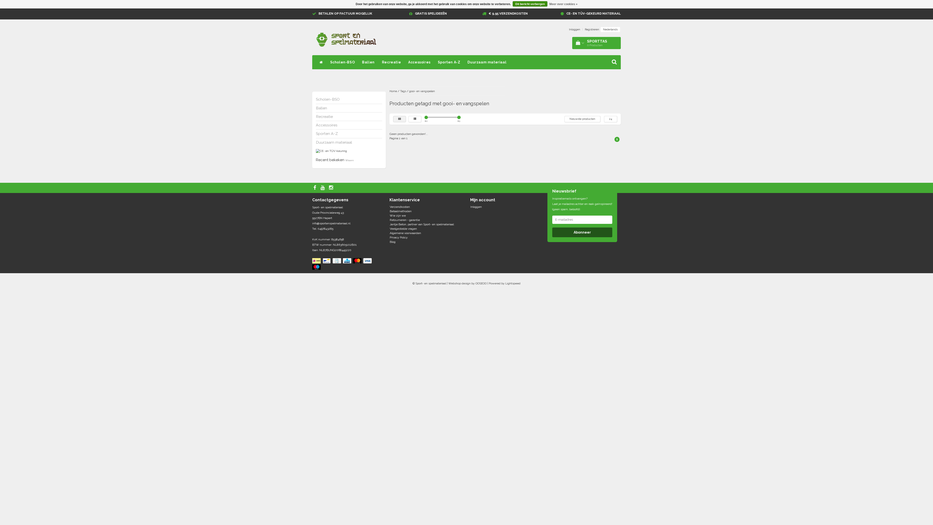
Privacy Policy (399, 237)
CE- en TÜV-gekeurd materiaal (593, 13)
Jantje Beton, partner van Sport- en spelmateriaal (422, 224)
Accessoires (419, 62)
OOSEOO (481, 283)
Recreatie (391, 62)
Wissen (349, 160)
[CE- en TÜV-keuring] (331, 151)
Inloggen (574, 29)
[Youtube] (323, 188)
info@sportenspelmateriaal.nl (331, 223)
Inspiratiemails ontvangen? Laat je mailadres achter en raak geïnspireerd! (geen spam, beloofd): (582, 204)
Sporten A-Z (449, 62)
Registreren (592, 29)
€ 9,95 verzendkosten (508, 13)
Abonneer (582, 232)
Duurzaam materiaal (486, 62)
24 (610, 119)
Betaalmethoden (401, 211)
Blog (393, 242)
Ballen (368, 62)
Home (393, 91)
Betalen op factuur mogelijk (345, 13)
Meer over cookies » (563, 4)
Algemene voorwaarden (405, 233)
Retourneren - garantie (405, 220)
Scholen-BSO (342, 62)
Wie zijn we (398, 215)
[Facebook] (315, 188)
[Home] (321, 62)
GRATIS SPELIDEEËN (431, 13)
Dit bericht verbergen (530, 4)
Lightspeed (512, 283)
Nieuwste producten (582, 119)
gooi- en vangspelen (422, 91)
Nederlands (610, 29)
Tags (403, 91)
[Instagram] (331, 188)
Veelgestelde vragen (403, 228)
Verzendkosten (400, 207)
